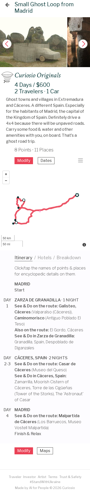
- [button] (6, 180)
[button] (83, 43)
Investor (29, 477)
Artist (42, 477)
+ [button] (6, 174)
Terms (53, 477)
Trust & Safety (70, 477)
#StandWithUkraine (45, 482)
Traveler (15, 477)
